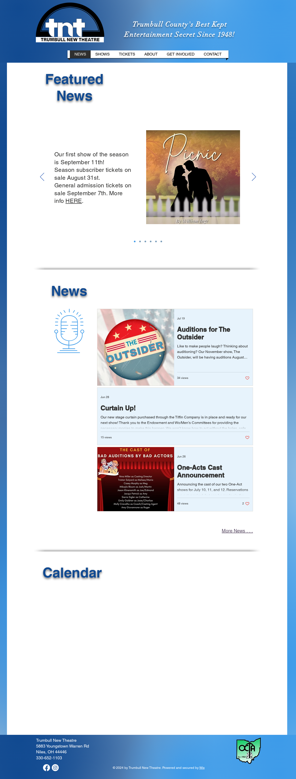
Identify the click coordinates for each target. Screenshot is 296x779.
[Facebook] (46, 767)
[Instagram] (55, 767)
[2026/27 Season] (161, 241)
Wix (202, 768)
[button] (102, 54)
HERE (73, 201)
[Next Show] (135, 241)
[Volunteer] (156, 241)
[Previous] (42, 177)
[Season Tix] (150, 241)
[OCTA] (145, 241)
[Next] (254, 177)
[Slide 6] (140, 241)
